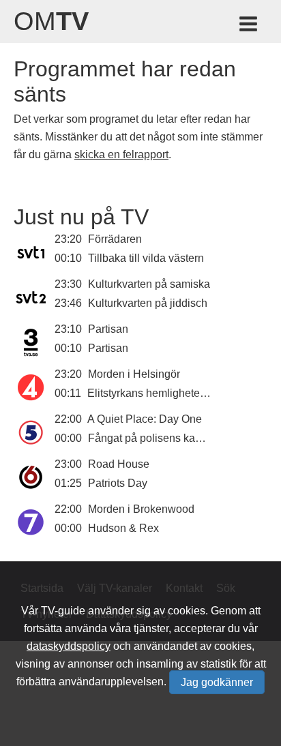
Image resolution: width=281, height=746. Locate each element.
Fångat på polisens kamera (154, 438)
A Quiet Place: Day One (144, 419)
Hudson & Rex (123, 528)
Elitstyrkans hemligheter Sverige (165, 393)
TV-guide (63, 610)
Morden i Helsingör (134, 374)
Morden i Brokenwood (141, 509)
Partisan (108, 329)
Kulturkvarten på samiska (149, 284)
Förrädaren (115, 239)
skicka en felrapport (121, 154)
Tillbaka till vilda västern (146, 258)
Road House (118, 464)
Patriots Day (117, 483)
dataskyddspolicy (68, 646)
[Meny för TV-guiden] (249, 26)
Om (51, 21)
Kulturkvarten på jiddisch (147, 303)
